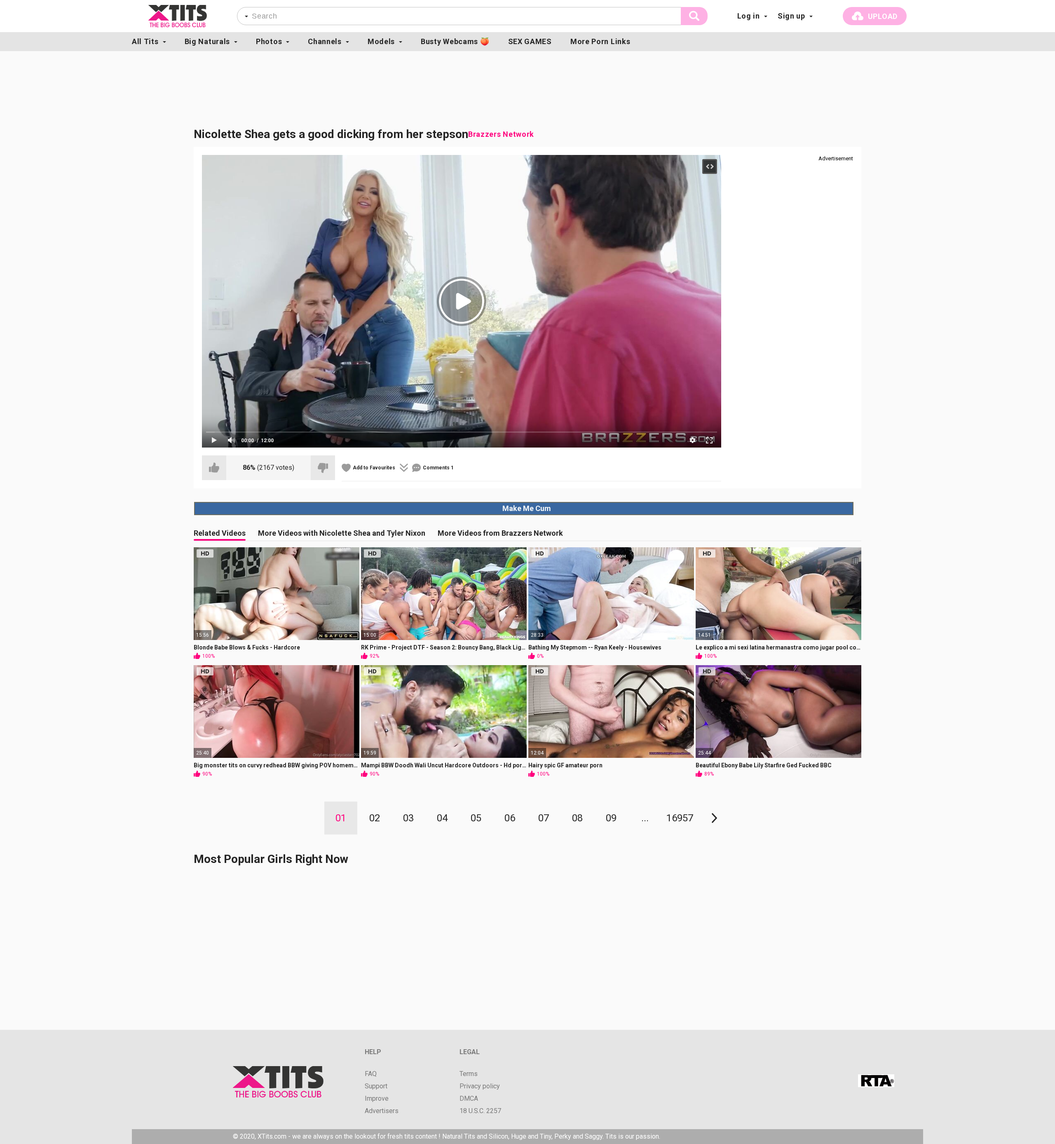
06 (509, 818)
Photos (269, 41)
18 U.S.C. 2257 (480, 1111)
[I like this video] (214, 467)
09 (611, 818)
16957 (679, 818)
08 (577, 818)
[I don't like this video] (323, 467)
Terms (469, 1074)
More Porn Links (600, 41)
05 (476, 818)
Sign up (791, 16)
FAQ (371, 1074)
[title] (177, 16)
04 (442, 818)
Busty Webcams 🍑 (455, 41)
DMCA (469, 1098)
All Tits (145, 41)
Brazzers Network (501, 134)
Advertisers (382, 1111)
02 (374, 818)
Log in (748, 16)
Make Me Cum (526, 508)
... (645, 818)
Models (381, 41)
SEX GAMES (530, 41)
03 (408, 818)
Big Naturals (207, 41)
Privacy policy (480, 1086)
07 (543, 818)
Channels (325, 41)
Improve (377, 1098)
